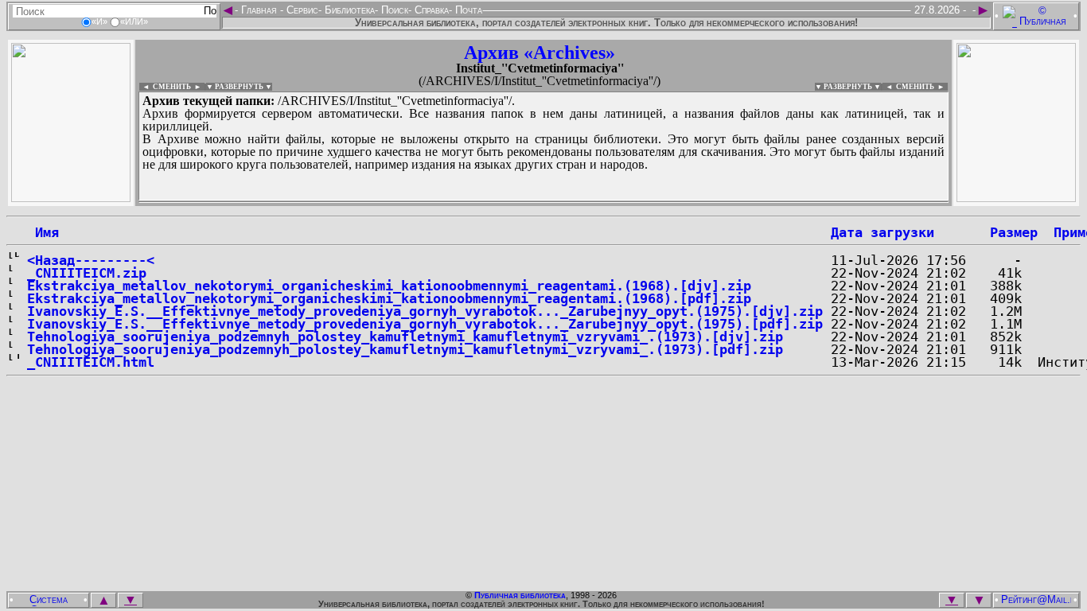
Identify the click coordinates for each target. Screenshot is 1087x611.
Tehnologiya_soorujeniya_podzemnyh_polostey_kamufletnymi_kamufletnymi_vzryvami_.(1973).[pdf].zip (405, 349)
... (524, 202)
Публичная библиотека (520, 595)
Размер (1014, 232)
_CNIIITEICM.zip (86, 273)
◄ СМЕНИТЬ (165, 87)
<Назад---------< (90, 260)
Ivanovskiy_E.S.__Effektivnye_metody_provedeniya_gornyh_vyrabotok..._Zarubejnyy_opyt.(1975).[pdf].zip (425, 324)
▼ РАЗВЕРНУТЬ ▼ (239, 87)
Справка (430, 10)
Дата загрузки (882, 232)
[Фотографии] (71, 197)
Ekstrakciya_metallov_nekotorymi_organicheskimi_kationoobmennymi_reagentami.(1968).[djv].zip (389, 286)
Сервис (300, 10)
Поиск (393, 10)
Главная (259, 10)
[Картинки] (1016, 197)
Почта (467, 10)
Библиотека (348, 10)
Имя (43, 232)
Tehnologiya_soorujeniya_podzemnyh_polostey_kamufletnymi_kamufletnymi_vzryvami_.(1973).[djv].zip (405, 336)
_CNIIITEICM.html (90, 362)
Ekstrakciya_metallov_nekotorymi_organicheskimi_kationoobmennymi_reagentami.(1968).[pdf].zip (389, 298)
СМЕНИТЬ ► (922, 87)
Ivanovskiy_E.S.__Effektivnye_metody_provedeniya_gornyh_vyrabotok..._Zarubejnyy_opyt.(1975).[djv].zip (425, 311)
